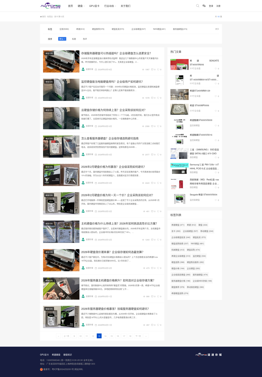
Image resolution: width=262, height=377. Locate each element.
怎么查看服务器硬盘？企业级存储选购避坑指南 (110, 138)
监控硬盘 (199, 255)
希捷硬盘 (177, 224)
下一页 (138, 336)
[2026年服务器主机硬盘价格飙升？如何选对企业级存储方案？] (61, 288)
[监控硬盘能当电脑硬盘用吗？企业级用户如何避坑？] (61, 90)
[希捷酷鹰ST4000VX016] (179, 138)
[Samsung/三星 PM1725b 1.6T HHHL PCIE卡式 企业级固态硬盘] (179, 168)
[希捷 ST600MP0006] (179, 109)
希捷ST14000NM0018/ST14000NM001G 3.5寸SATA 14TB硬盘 (204, 77)
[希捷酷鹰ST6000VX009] (179, 123)
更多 (217, 29)
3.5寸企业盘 (195, 68)
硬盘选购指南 (179, 243)
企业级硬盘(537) (138, 28)
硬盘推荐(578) (98, 28)
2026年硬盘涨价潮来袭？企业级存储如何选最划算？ (113, 252)
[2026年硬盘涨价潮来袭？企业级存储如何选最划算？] (61, 260)
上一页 (66, 336)
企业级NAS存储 (202, 280)
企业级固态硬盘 (180, 274)
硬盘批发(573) (118, 28)
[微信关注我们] (204, 6)
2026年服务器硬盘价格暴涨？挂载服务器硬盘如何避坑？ (115, 309)
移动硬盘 (206, 231)
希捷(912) (80, 28)
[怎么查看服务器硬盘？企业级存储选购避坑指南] (61, 146)
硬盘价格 (177, 268)
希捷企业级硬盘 (180, 255)
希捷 (191, 224)
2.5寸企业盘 (195, 95)
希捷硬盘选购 (179, 293)
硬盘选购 (177, 262)
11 (87, 336)
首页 (70, 6)
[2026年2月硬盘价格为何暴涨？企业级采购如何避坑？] (61, 175)
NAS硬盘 (197, 243)
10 (80, 336)
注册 (218, 5)
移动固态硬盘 (195, 287)
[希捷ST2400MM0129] (179, 94)
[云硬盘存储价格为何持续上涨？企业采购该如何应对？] (61, 118)
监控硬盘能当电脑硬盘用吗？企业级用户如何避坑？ (112, 81)
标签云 (50, 16)
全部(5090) (64, 28)
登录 (211, 5)
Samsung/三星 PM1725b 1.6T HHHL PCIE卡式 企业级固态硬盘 (204, 166)
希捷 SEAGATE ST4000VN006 (204, 62)
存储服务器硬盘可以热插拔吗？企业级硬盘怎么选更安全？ (116, 53)
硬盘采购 (193, 249)
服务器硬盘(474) (180, 28)
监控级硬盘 (195, 125)
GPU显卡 (94, 6)
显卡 (175, 231)
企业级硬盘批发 (180, 237)
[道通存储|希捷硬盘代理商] (53, 6)
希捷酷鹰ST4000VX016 (201, 134)
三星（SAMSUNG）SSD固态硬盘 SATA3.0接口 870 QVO (204, 151)
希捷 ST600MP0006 (199, 105)
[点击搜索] (198, 6)
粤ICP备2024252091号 (63, 369)
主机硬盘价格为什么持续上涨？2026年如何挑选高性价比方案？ (119, 223)
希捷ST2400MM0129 (200, 90)
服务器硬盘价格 (180, 280)
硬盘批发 (199, 237)
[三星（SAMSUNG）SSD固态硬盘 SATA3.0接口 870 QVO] (179, 153)
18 (130, 336)
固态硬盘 (194, 157)
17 (124, 336)
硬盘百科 (49, 53)
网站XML (78, 369)
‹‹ (58, 336)
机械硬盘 (177, 249)
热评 (85, 38)
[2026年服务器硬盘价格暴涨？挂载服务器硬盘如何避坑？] (61, 317)
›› (146, 336)
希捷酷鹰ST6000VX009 (201, 120)
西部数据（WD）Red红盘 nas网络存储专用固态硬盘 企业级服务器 (204, 181)
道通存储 (89, 69)
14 (105, 336)
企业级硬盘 (190, 231)
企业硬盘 (193, 268)
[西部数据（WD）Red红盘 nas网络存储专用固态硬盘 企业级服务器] (179, 183)
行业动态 (109, 6)
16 (118, 336)
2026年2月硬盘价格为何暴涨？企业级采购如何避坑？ (113, 167)
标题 (74, 38)
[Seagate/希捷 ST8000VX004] (179, 198)
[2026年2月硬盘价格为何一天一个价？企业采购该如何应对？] (61, 203)
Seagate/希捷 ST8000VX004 (203, 194)
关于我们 (125, 6)
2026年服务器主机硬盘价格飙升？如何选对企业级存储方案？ (118, 280)
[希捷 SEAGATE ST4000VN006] (179, 64)
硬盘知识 (67, 354)
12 (93, 336)
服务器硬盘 (200, 274)
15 (112, 336)
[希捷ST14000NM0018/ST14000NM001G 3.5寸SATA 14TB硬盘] (179, 79)
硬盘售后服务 (195, 262)
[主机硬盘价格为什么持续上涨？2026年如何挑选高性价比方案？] (61, 232)
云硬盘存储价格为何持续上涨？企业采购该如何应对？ (114, 110)
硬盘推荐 (177, 287)
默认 (61, 38)
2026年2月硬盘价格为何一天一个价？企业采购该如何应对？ (117, 195)
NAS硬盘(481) (159, 28)
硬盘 (80, 6)
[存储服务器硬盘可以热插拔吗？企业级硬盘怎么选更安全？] (61, 61)
